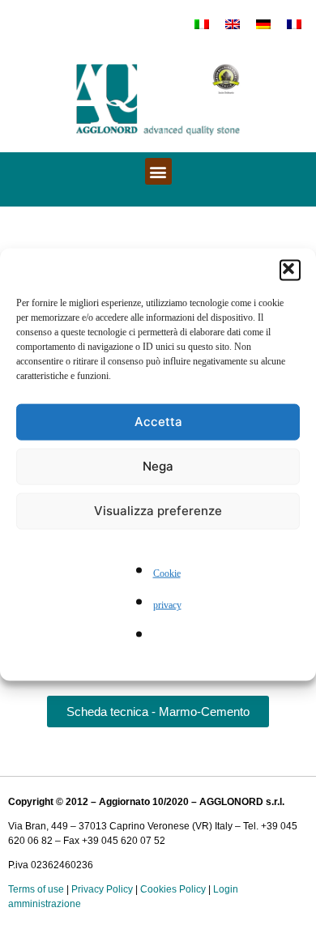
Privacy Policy (102, 889)
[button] (290, 269)
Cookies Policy (173, 889)
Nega (158, 466)
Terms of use (36, 889)
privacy (167, 605)
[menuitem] (201, 23)
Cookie (167, 573)
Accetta (158, 421)
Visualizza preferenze (158, 510)
